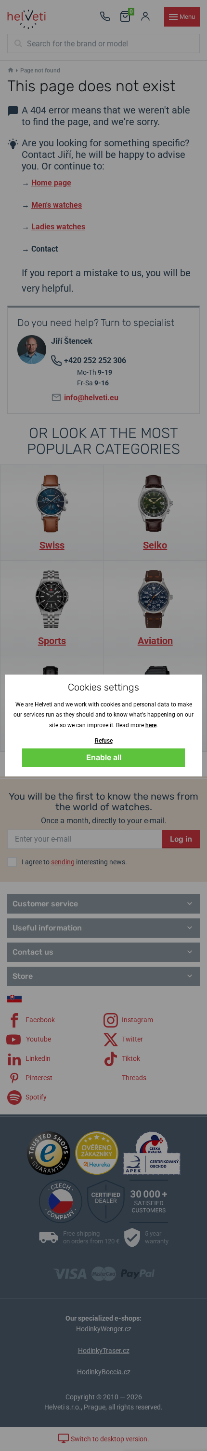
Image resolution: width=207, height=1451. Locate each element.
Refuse (104, 740)
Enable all (103, 757)
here (150, 725)
